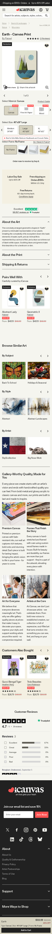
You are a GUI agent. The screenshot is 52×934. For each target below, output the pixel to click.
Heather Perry (8, 684)
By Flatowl (7, 38)
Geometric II (33, 311)
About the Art (11, 222)
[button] (11, 110)
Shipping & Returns (14, 264)
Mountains (16, 27)
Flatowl (5, 315)
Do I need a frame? (41, 142)
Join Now (41, 814)
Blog (4, 878)
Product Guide (44, 101)
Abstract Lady (9, 311)
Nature (4, 27)
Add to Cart (26, 930)
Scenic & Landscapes (19, 23)
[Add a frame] (9, 87)
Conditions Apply (26, 196)
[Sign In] (41, 10)
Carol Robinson (33, 684)
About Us (6, 855)
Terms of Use (8, 873)
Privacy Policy (9, 864)
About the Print (12, 255)
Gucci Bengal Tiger (11, 681)
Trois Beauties (34, 681)
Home (4, 23)
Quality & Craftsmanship (13, 859)
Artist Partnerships (11, 869)
